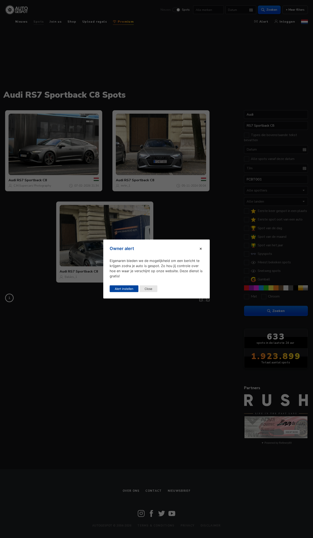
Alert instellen (124, 288)
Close (148, 288)
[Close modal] (200, 248)
